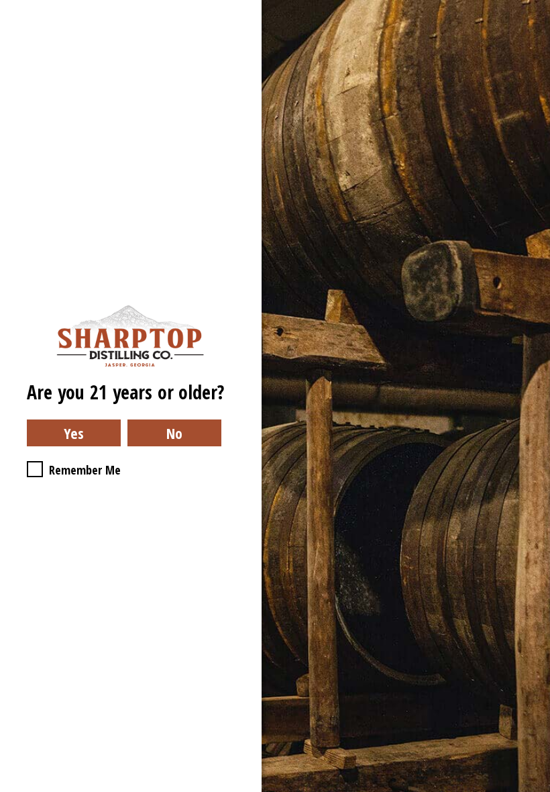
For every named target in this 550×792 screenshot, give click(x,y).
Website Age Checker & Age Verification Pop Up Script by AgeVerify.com (533, 788)
